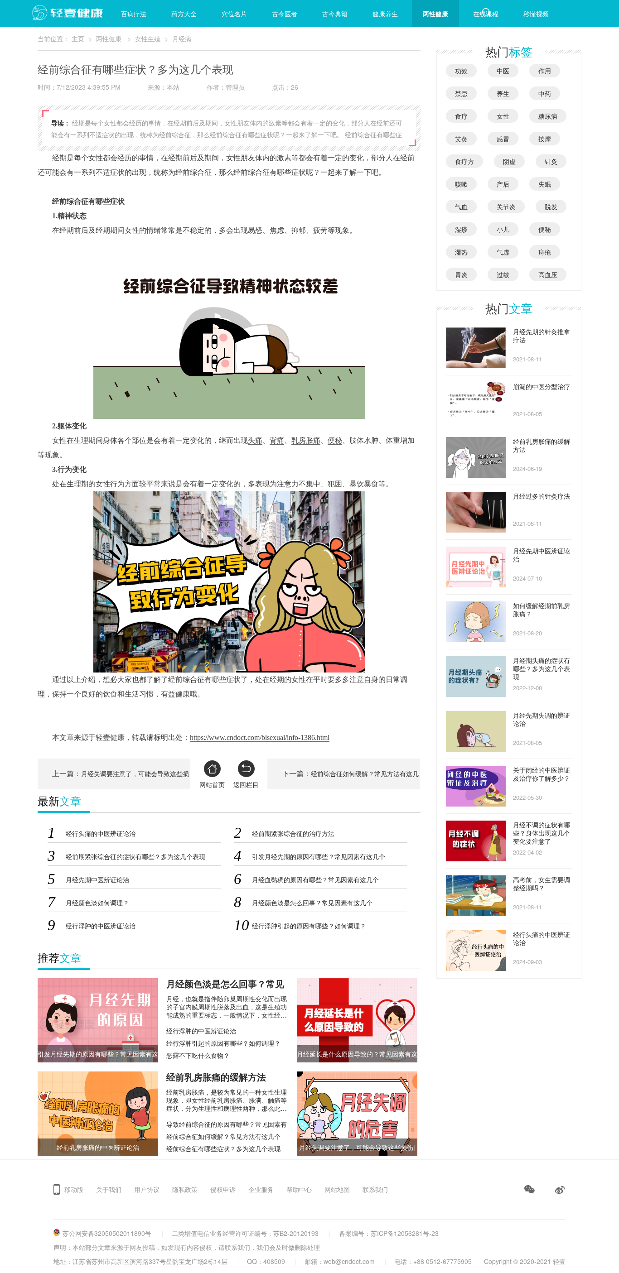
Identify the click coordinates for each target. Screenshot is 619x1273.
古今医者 (284, 13)
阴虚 (509, 161)
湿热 (461, 251)
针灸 (551, 161)
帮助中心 (299, 1189)
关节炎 (506, 206)
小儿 (503, 229)
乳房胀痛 (305, 440)
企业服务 (261, 1189)
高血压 (547, 274)
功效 (461, 70)
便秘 (335, 440)
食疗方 (464, 161)
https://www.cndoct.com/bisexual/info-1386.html (259, 737)
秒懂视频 (536, 13)
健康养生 (385, 13)
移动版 (73, 1189)
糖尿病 (547, 115)
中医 (503, 70)
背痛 (277, 440)
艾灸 (461, 138)
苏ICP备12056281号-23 (405, 1233)
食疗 (461, 115)
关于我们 (108, 1189)
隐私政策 (185, 1189)
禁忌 (461, 93)
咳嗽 (461, 183)
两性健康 (435, 13)
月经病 (181, 38)
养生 (503, 93)
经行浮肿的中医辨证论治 (201, 1030)
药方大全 (184, 13)
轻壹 (559, 1261)
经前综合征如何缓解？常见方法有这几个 (223, 1136)
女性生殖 (147, 38)
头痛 (255, 440)
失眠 (544, 183)
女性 (503, 115)
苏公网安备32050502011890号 (107, 1233)
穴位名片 (234, 13)
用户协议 (147, 1189)
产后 (503, 183)
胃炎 (461, 274)
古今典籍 (335, 13)
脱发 (551, 206)
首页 (83, 13)
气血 (461, 206)
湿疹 (461, 229)
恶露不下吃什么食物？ (198, 1055)
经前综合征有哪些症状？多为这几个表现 (223, 1148)
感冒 (503, 138)
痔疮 (544, 251)
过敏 (503, 274)
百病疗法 (133, 13)
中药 (544, 93)
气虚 (503, 251)
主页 (78, 38)
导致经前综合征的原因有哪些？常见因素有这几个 (226, 1124)
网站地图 (337, 1189)
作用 (544, 70)
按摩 (544, 138)
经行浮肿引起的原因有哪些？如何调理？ (223, 1042)
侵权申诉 (223, 1189)
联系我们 (375, 1189)
